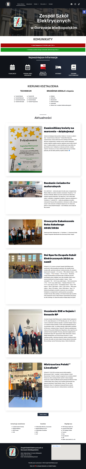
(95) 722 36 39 (28, 455)
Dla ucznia (43, 4)
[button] (84, 12)
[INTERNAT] (58, 67)
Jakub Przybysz (52, 466)
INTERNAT (58, 73)
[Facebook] (71, 4)
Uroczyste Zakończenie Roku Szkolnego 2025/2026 (59, 224)
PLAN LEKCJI (12, 73)
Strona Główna (20, 4)
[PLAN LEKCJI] (12, 67)
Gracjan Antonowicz (42, 466)
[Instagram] (75, 4)
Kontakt (51, 4)
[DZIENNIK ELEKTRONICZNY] (74, 67)
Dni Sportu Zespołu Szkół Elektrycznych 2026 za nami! (60, 258)
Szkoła (35, 4)
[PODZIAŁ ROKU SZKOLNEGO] (28, 67)
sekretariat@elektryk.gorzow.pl (31, 456)
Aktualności (29, 4)
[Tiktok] (79, 4)
